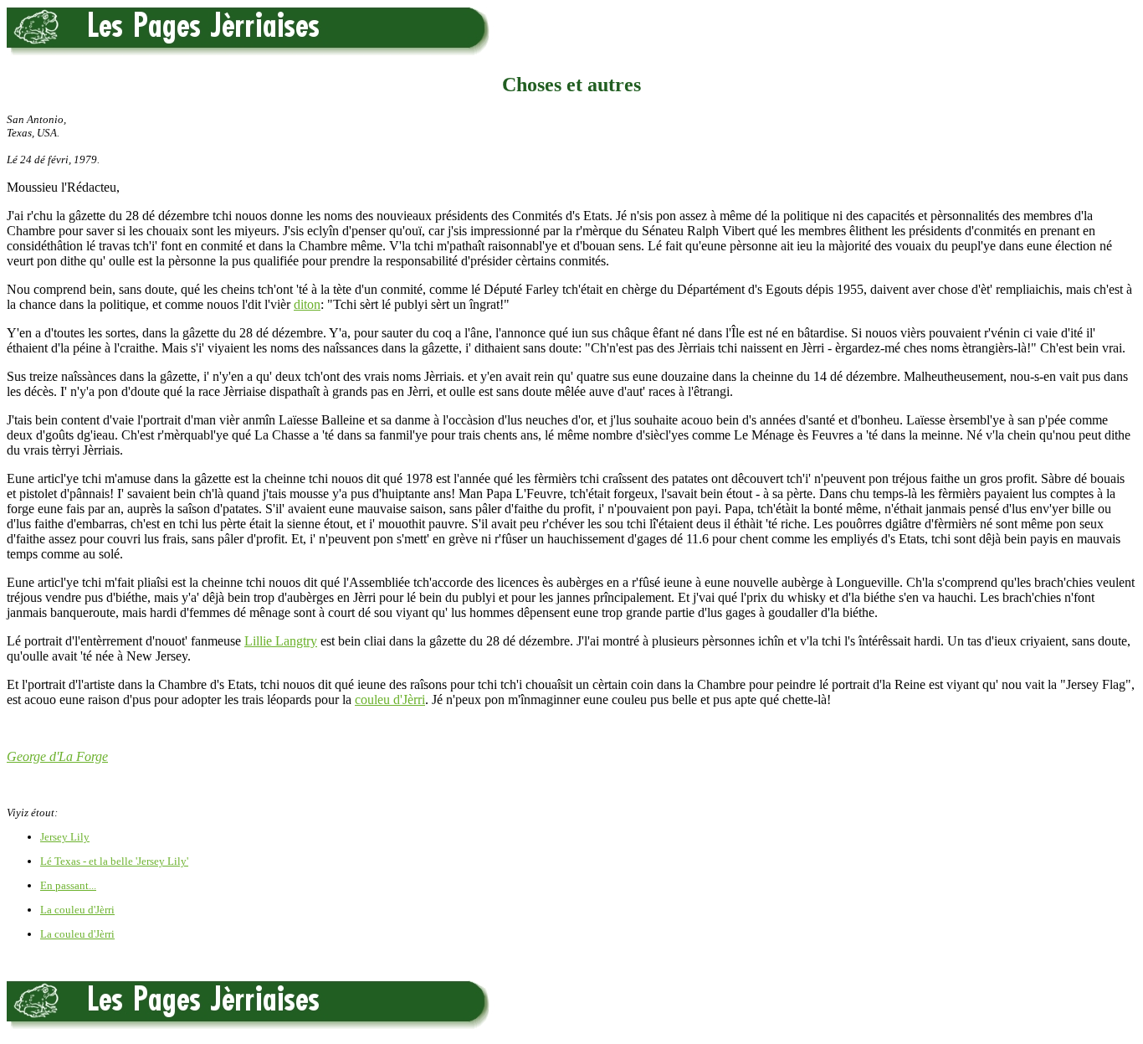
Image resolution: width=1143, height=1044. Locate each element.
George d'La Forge (57, 756)
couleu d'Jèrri (390, 699)
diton (307, 304)
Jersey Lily (65, 837)
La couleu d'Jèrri (77, 909)
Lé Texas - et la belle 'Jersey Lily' (114, 861)
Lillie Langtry (280, 641)
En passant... (68, 885)
